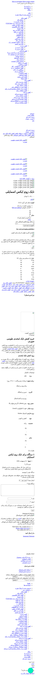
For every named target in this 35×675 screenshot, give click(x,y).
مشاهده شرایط (16, 207)
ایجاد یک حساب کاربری (27, 673)
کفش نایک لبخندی (12, 348)
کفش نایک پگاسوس (18, 27)
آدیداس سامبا (20, 56)
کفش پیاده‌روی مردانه (20, 643)
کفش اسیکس (23, 75)
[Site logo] (25, 112)
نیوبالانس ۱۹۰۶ (19, 71)
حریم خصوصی (26, 562)
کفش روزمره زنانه (21, 82)
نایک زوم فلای (19, 600)
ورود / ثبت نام (27, 658)
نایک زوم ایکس (19, 39)
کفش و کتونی (27, 133)
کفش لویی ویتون (22, 77)
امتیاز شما (30, 480)
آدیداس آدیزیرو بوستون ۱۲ (16, 54)
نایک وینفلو (20, 37)
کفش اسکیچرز (22, 73)
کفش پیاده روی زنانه (21, 83)
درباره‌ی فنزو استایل (25, 571)
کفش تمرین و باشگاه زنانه (19, 87)
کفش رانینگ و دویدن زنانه (19, 631)
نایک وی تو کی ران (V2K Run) (15, 23)
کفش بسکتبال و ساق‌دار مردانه (18, 647)
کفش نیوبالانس (22, 65)
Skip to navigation (17, 1)
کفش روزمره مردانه (21, 94)
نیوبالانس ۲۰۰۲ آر (18, 70)
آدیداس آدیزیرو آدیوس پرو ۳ (15, 52)
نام (33, 498)
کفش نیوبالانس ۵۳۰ (18, 66)
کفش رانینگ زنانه (22, 85)
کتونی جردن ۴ (19, 49)
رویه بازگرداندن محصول (23, 557)
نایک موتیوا (20, 28)
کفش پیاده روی (15, 290)
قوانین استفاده (26, 559)
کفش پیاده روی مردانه (20, 97)
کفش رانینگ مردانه (21, 96)
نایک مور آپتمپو (19, 44)
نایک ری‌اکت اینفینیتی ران (16, 42)
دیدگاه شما (30, 483)
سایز (32, 215)
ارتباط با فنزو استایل (25, 570)
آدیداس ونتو (20, 59)
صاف (29, 219)
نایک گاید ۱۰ (20, 33)
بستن (32, 663)
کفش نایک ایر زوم (18, 30)
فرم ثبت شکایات (26, 561)
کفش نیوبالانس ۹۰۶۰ (17, 68)
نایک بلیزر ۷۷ (20, 40)
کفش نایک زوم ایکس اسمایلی (22, 135)
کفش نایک (24, 18)
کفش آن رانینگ (22, 63)
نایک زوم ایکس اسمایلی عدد (24, 221)
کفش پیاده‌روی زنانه (21, 629)
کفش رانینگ (27, 291)
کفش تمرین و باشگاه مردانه (19, 101)
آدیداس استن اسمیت (17, 61)
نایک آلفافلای (20, 35)
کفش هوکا (24, 78)
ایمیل (32, 502)
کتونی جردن (23, 46)
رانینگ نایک (20, 20)
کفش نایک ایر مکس (18, 25)
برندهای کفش (18, 133)
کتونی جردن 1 (19, 47)
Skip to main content (28, 1)
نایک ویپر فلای (19, 602)
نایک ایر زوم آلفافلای (17, 607)
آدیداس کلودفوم (19, 58)
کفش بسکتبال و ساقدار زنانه (18, 635)
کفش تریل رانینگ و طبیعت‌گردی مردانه (15, 648)
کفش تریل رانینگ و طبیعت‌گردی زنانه (16, 89)
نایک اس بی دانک (19, 32)
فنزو (19, 518)
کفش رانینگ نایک (18, 291)
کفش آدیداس (23, 51)
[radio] (24, 211)
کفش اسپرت (25, 290)
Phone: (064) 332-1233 (22, 528)
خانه (32, 133)
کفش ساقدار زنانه (21, 90)
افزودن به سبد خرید (29, 225)
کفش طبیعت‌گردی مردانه (19, 99)
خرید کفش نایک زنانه (19, 284)
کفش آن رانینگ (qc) (21, 619)
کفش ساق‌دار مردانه (21, 102)
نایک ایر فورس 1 (19, 21)
